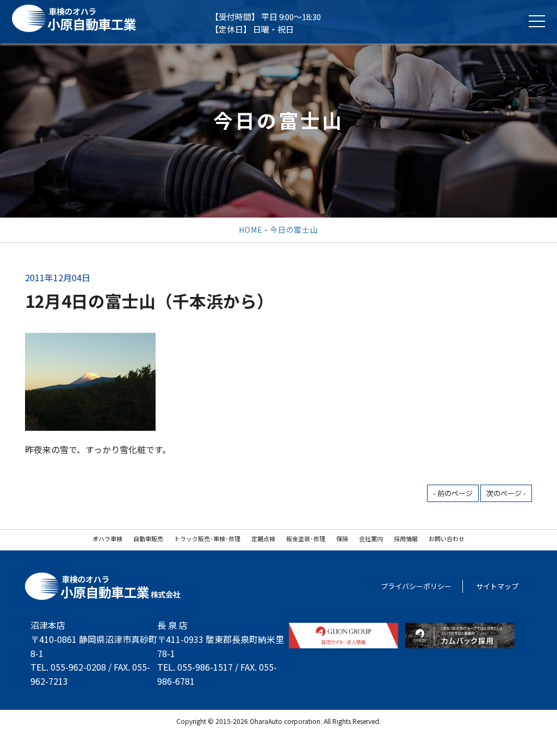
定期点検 (263, 538)
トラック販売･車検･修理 (207, 538)
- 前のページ (453, 493)
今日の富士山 (294, 229)
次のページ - (506, 493)
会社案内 (371, 538)
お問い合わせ (447, 538)
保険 (342, 538)
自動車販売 (148, 538)
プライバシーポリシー (416, 586)
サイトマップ (497, 586)
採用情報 (406, 538)
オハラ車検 (107, 538)
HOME (250, 229)
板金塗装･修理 (305, 538)
